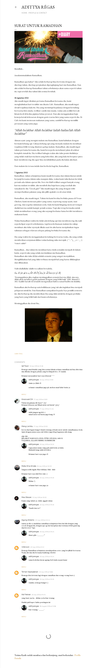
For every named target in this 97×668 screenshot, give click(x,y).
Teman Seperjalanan (30, 572)
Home (24, 13)
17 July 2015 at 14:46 (46, 409)
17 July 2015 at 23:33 (41, 426)
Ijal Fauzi (25, 366)
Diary (21, 353)
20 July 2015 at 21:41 (37, 547)
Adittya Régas (38, 7)
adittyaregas (34, 380)
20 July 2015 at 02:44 (42, 520)
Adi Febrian (26, 594)
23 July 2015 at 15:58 (46, 572)
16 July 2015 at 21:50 (46, 380)
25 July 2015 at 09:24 (47, 532)
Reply (24, 394)
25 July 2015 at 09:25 (47, 579)
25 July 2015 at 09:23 (47, 478)
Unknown (25, 547)
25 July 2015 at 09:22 (47, 444)
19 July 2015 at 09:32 (39, 497)
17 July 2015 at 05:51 (40, 399)
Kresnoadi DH (27, 399)
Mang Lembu (27, 426)
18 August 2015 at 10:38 (48, 606)
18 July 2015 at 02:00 (44, 466)
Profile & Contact (38, 13)
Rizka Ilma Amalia (29, 466)
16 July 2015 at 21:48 (36, 366)
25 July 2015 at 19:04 (39, 594)
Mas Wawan (27, 497)
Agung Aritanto (28, 520)
